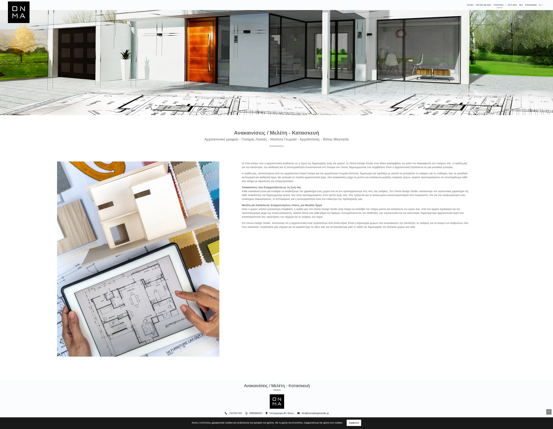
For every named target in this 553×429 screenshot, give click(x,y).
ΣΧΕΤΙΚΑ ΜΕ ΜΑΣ (483, 5)
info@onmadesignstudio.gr (315, 413)
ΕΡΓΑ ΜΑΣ (512, 5)
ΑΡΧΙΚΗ (470, 5)
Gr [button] (540, 5)
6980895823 (255, 413)
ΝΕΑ (521, 5)
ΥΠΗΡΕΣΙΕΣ (498, 5)
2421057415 (235, 413)
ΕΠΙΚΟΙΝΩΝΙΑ (531, 5)
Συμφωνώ (354, 423)
